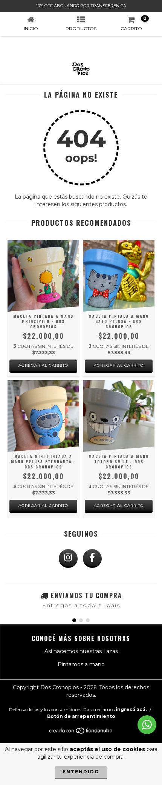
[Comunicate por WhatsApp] (147, 724)
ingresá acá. (131, 709)
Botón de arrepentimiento (81, 716)
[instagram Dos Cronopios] (68, 558)
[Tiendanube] (81, 732)
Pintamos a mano (81, 664)
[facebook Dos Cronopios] (92, 558)
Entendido (81, 771)
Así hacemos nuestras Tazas (81, 651)
